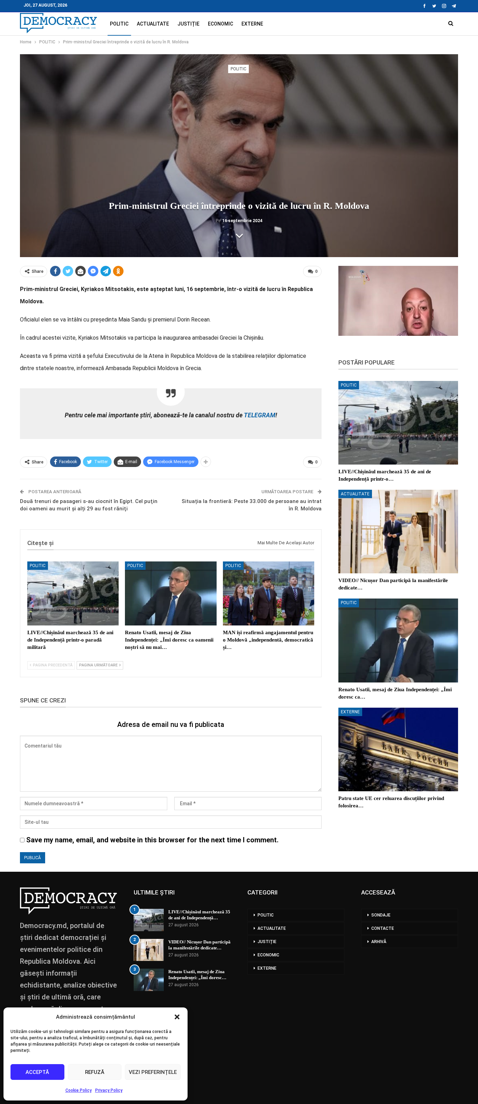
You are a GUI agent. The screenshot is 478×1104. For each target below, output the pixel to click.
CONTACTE (382, 928)
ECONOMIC (220, 24)
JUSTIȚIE (188, 24)
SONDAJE (381, 915)
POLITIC (119, 24)
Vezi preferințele (153, 1072)
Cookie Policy (78, 1090)
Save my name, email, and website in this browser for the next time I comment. (152, 840)
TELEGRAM (258, 415)
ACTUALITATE (153, 24)
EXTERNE (252, 24)
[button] (177, 1016)
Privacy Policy (108, 1090)
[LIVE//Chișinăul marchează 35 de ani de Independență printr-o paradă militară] (73, 593)
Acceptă (37, 1072)
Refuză (94, 1072)
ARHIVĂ (378, 941)
